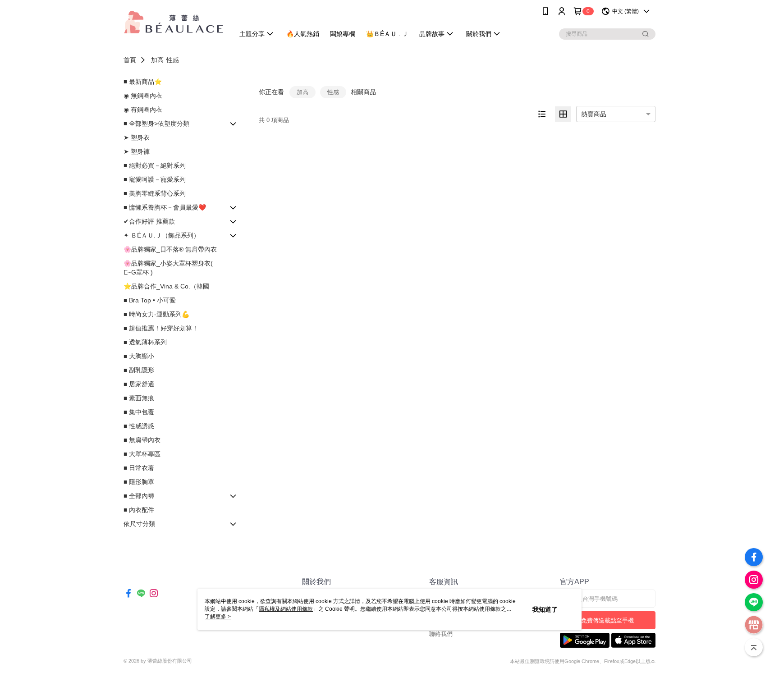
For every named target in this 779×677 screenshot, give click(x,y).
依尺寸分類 (139, 523)
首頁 (130, 60)
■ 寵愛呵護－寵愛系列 (155, 179)
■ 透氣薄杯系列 (145, 342)
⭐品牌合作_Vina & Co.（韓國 (166, 286)
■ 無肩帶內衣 (142, 440)
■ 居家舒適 (139, 384)
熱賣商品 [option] (593, 114)
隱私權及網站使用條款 (286, 609)
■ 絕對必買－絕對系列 (155, 165)
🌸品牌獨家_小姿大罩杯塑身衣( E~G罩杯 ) (168, 268)
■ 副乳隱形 (139, 370)
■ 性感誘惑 (139, 426)
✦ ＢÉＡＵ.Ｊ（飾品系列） (162, 235)
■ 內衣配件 (139, 509)
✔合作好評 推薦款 (149, 221)
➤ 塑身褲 (137, 151)
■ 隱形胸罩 (139, 481)
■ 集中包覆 (139, 412)
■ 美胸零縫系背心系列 (155, 193)
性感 (172, 60)
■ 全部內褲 (139, 495)
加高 (157, 60)
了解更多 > (218, 616)
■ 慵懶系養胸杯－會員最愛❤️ (165, 207)
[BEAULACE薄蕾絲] (174, 23)
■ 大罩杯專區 (142, 453)
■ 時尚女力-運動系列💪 (156, 314)
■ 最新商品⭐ (143, 81)
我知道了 (545, 609)
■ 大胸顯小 (139, 356)
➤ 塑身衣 (137, 137)
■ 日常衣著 (139, 467)
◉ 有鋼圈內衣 (143, 109)
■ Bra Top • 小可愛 (150, 300)
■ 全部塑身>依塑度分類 (156, 123)
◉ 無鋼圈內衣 (143, 95)
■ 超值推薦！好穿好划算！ (161, 328)
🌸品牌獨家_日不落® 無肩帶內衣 (170, 249)
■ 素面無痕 (139, 398)
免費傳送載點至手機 (607, 620)
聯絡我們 (441, 634)
